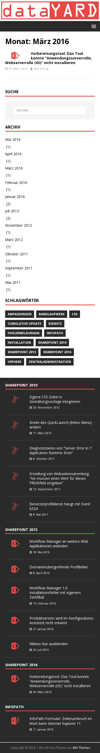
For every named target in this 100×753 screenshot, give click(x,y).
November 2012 (18, 225)
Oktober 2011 (16, 254)
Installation (19, 342)
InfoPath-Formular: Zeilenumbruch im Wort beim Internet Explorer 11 (60, 721)
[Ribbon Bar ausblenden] (15, 647)
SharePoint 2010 (21, 385)
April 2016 (13, 153)
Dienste (55, 323)
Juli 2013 (12, 210)
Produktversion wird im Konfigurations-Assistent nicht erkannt (61, 620)
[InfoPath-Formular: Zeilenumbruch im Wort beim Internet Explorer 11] (15, 722)
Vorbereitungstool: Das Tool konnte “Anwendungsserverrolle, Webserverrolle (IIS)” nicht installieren (48, 58)
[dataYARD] (50, 18)
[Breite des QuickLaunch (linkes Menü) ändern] (15, 426)
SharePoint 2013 (21, 529)
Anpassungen (20, 314)
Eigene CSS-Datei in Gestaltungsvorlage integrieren (54, 399)
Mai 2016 (13, 139)
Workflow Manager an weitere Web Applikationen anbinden (58, 543)
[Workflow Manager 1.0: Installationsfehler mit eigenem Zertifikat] (15, 591)
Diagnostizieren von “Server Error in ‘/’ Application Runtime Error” (60, 450)
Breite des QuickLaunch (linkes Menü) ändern (60, 425)
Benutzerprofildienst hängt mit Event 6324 (59, 506)
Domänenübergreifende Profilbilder (58, 566)
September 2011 (19, 268)
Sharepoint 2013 (22, 352)
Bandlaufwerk (52, 314)
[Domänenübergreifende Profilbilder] (15, 570)
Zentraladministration (50, 362)
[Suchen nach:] (50, 110)
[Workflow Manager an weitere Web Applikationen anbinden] (15, 545)
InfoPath (55, 333)
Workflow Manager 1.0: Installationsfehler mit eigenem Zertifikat (55, 592)
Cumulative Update (24, 323)
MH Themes (81, 748)
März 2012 (14, 239)
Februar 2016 (16, 182)
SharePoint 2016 (57, 352)
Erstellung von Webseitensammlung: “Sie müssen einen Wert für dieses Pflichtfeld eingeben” (59, 478)
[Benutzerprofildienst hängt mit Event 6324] (15, 507)
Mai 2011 (13, 282)
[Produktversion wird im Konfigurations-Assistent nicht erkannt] (15, 622)
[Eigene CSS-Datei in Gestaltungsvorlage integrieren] (15, 400)
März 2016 (14, 168)
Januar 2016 (15, 196)
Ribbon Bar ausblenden (48, 643)
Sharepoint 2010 (52, 342)
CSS (74, 314)
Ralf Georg (41, 68)
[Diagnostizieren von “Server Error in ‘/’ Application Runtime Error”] (15, 451)
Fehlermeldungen (23, 333)
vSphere (15, 362)
